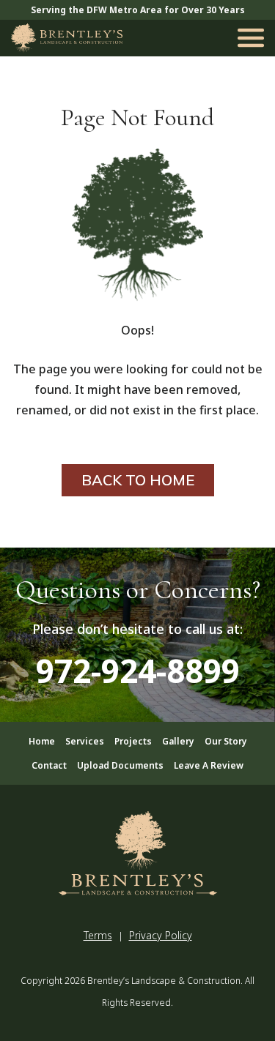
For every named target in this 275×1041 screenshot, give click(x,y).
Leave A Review (208, 765)
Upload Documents (120, 765)
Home (42, 741)
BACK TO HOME (137, 480)
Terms (98, 935)
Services (84, 741)
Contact (49, 765)
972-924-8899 (138, 671)
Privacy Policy (160, 935)
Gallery (178, 741)
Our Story (226, 741)
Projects (133, 741)
